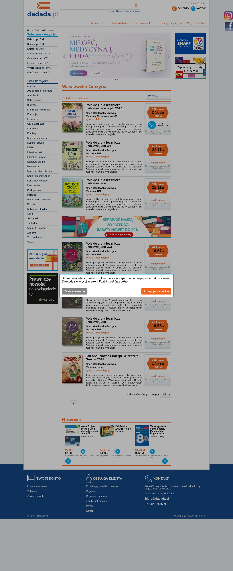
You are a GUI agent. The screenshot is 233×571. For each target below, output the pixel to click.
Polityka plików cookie (113, 281)
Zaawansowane (74, 291)
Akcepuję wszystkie (156, 291)
